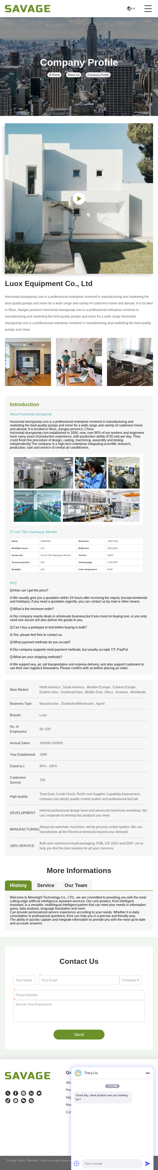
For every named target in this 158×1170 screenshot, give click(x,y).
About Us (74, 74)
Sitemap (32, 1160)
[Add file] (76, 1163)
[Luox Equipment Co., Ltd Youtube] (39, 1093)
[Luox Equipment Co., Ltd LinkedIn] (31, 1093)
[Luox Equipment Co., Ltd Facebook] (16, 1093)
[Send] (147, 1163)
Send (79, 1034)
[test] (31, 1100)
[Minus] (147, 1073)
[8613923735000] (16, 1100)
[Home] (27, 1080)
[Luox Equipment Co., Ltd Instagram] (23, 1093)
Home (56, 74)
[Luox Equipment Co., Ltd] (27, 8)
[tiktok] (8, 1100)
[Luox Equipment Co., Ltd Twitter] (8, 1093)
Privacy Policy (16, 1160)
